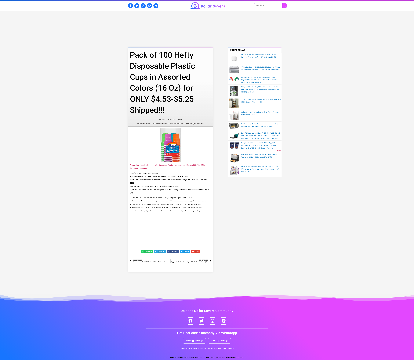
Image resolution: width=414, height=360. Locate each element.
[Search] (284, 5)
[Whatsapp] (149, 5)
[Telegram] (223, 321)
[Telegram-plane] (155, 5)
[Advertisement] (165, 22)
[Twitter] (136, 5)
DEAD (279, 150)
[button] (194, 341)
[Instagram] (143, 5)
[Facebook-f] (130, 5)
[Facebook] (190, 321)
